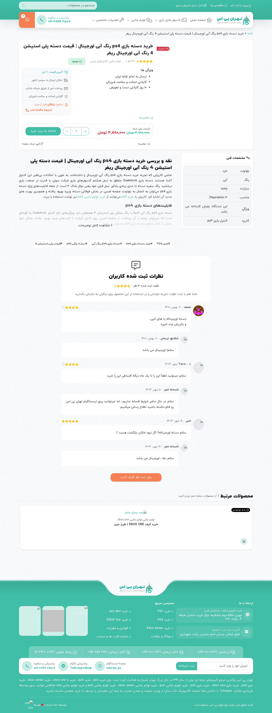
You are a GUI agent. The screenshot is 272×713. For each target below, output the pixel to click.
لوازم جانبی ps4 (112, 61)
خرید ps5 (99, 680)
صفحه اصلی (198, 20)
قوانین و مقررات (117, 628)
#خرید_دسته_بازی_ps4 (139, 244)
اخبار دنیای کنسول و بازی (190, 5)
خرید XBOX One (117, 620)
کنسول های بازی (169, 20)
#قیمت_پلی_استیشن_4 (48, 244)
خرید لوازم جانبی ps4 (91, 197)
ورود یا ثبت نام (240, 5)
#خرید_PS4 (163, 244)
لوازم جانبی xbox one (130, 520)
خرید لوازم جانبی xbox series (137, 685)
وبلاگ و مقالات (160, 636)
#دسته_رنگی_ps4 (77, 244)
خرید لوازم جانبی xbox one (66, 685)
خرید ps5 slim (118, 611)
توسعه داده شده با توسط (50, 705)
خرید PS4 (164, 620)
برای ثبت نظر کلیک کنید (136, 477)
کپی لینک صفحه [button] (31, 144)
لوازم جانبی (137, 20)
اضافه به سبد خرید (43, 131)
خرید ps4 (128, 197)
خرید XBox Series (158, 628)
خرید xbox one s (64, 680)
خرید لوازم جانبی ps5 (174, 685)
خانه (250, 33)
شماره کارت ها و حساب (112, 636)
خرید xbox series (39, 680)
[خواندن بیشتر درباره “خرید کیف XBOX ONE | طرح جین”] (243, 541)
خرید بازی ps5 (200, 685)
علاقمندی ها (217, 5)
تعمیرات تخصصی (106, 20)
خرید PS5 (164, 611)
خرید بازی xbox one (225, 685)
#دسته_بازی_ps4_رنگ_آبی (107, 244)
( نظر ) (130, 61)
